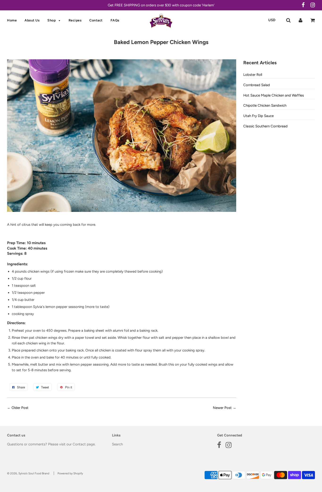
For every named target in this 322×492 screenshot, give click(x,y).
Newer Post (222, 408)
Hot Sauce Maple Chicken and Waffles (273, 95)
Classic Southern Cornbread (265, 126)
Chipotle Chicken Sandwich (264, 105)
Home (12, 20)
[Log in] (300, 20)
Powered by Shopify (70, 473)
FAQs (115, 20)
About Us (32, 20)
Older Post (20, 408)
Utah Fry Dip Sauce (258, 116)
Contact (96, 20)
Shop (52, 20)
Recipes (75, 20)
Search (117, 444)
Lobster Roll (252, 75)
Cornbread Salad (256, 85)
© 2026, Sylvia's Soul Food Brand (28, 473)
